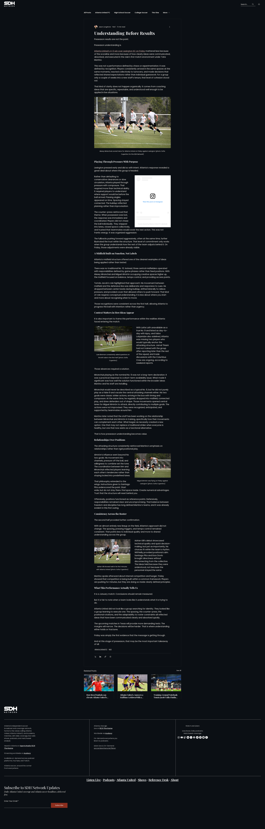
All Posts (87, 13)
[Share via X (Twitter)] (95, 657)
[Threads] (200, 737)
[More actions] (169, 27)
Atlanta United (126, 780)
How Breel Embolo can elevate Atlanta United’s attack (96, 696)
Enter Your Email (10, 801)
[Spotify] (203, 737)
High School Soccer (122, 13)
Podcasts (108, 780)
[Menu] (259, 4)
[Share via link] (105, 657)
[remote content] (153, 201)
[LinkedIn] (188, 737)
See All (178, 670)
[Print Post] (110, 657)
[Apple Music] (206, 737)
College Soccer (141, 13)
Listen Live (94, 780)
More (165, 13)
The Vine (155, 13)
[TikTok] (197, 737)
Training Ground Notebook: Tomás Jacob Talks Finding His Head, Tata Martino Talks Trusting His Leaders (166, 696)
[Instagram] (178, 737)
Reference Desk (159, 780)
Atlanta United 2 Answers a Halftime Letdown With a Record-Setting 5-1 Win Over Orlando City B (132, 696)
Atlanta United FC (102, 13)
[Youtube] (181, 737)
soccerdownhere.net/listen (105, 748)
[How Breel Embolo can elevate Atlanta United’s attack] (99, 682)
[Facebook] (194, 737)
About (175, 780)
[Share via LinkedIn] (100, 657)
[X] (191, 737)
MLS (110, 649)
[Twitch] (185, 737)
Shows (142, 780)
